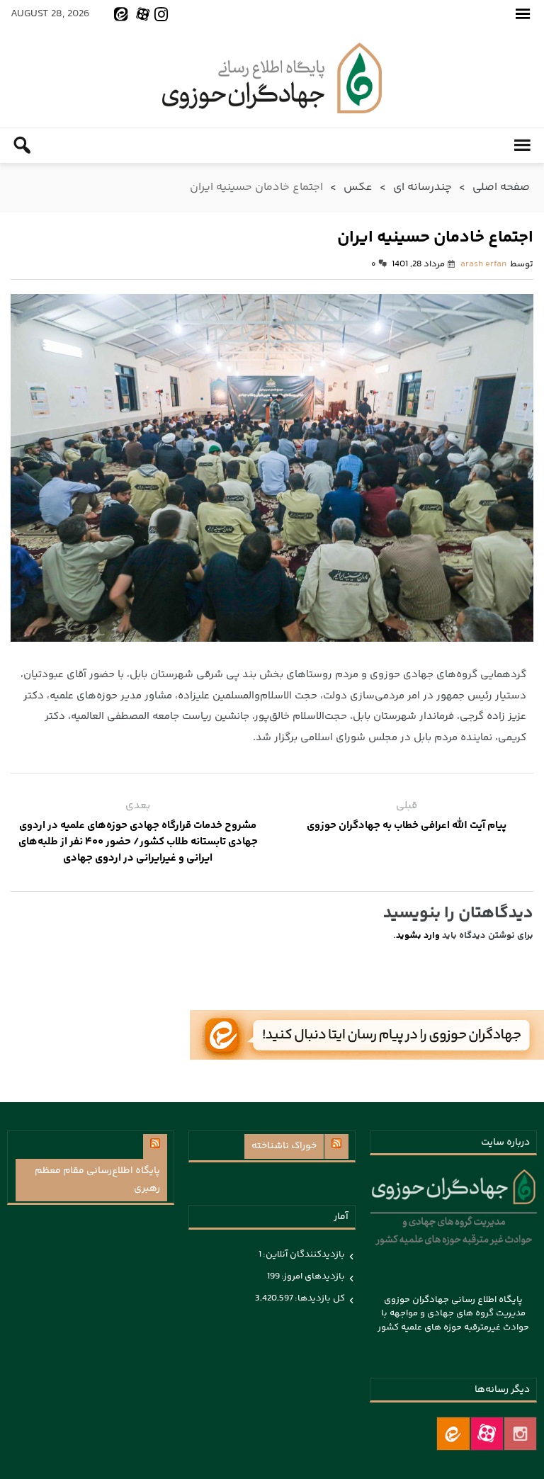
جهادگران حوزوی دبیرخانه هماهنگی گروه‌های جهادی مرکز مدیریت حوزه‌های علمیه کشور (272, 77)
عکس (358, 187)
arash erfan (483, 264)
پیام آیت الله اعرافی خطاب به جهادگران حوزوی (406, 825)
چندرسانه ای (422, 187)
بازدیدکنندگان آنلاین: (303, 1254)
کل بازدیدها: (319, 1298)
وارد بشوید (418, 936)
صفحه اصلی (501, 187)
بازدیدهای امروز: (312, 1276)
